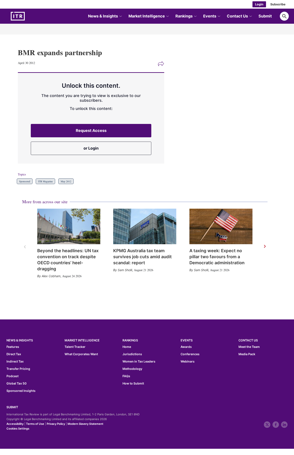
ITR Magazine (45, 181)
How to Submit (133, 383)
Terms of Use (35, 423)
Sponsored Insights (21, 390)
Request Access (91, 130)
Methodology (132, 368)
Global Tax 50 (16, 383)
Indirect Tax (15, 361)
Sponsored (24, 181)
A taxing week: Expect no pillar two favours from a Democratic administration (216, 256)
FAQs (126, 376)
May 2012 (66, 181)
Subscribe (277, 4)
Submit (265, 16)
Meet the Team (249, 346)
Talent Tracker (75, 346)
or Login (91, 148)
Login (259, 4)
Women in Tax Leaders (138, 361)
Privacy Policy (56, 423)
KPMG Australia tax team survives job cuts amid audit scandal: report (142, 256)
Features (12, 346)
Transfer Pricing (18, 368)
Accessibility (14, 423)
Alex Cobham (51, 276)
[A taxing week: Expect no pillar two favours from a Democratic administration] (220, 226)
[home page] (28, 16)
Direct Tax (13, 354)
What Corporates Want (81, 354)
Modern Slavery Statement (85, 423)
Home (126, 346)
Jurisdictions (132, 354)
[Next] (265, 246)
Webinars (188, 361)
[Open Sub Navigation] (120, 16)
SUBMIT (12, 407)
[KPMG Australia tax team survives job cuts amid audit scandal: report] (144, 226)
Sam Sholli (125, 270)
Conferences (190, 354)
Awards (186, 346)
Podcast (12, 376)
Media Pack (246, 354)
